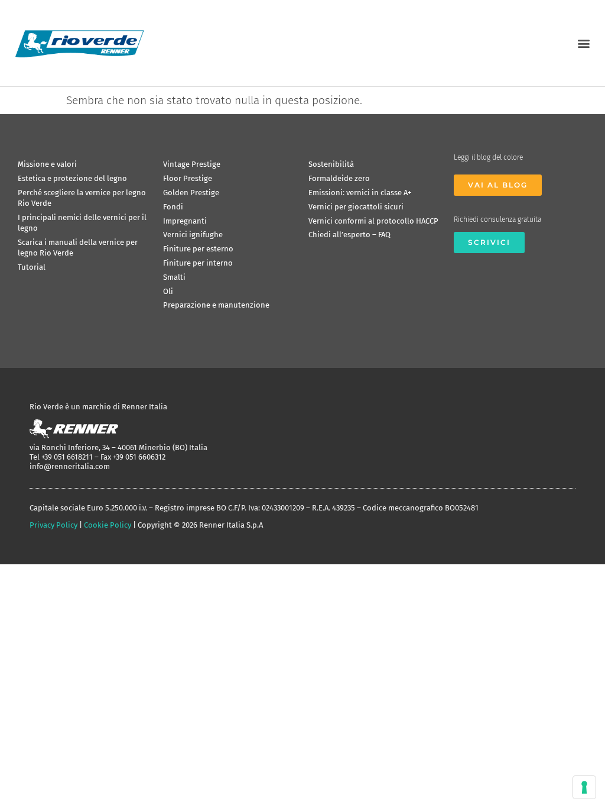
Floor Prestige (187, 178)
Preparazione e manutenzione (216, 304)
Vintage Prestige (191, 164)
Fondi (173, 206)
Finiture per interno (198, 262)
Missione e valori (47, 164)
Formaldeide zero (339, 178)
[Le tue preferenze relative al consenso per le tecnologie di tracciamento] (584, 787)
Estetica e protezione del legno (72, 178)
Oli (168, 291)
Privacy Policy (53, 525)
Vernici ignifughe (193, 234)
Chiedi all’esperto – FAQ (349, 234)
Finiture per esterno (198, 248)
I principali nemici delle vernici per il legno (82, 222)
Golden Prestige (191, 192)
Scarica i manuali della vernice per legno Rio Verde (78, 247)
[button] (583, 43)
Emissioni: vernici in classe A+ (359, 192)
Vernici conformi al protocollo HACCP (373, 220)
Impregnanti (185, 220)
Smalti (174, 277)
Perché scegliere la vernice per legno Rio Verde (82, 198)
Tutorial (31, 267)
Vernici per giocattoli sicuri (356, 206)
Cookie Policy (107, 525)
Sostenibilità (331, 164)
